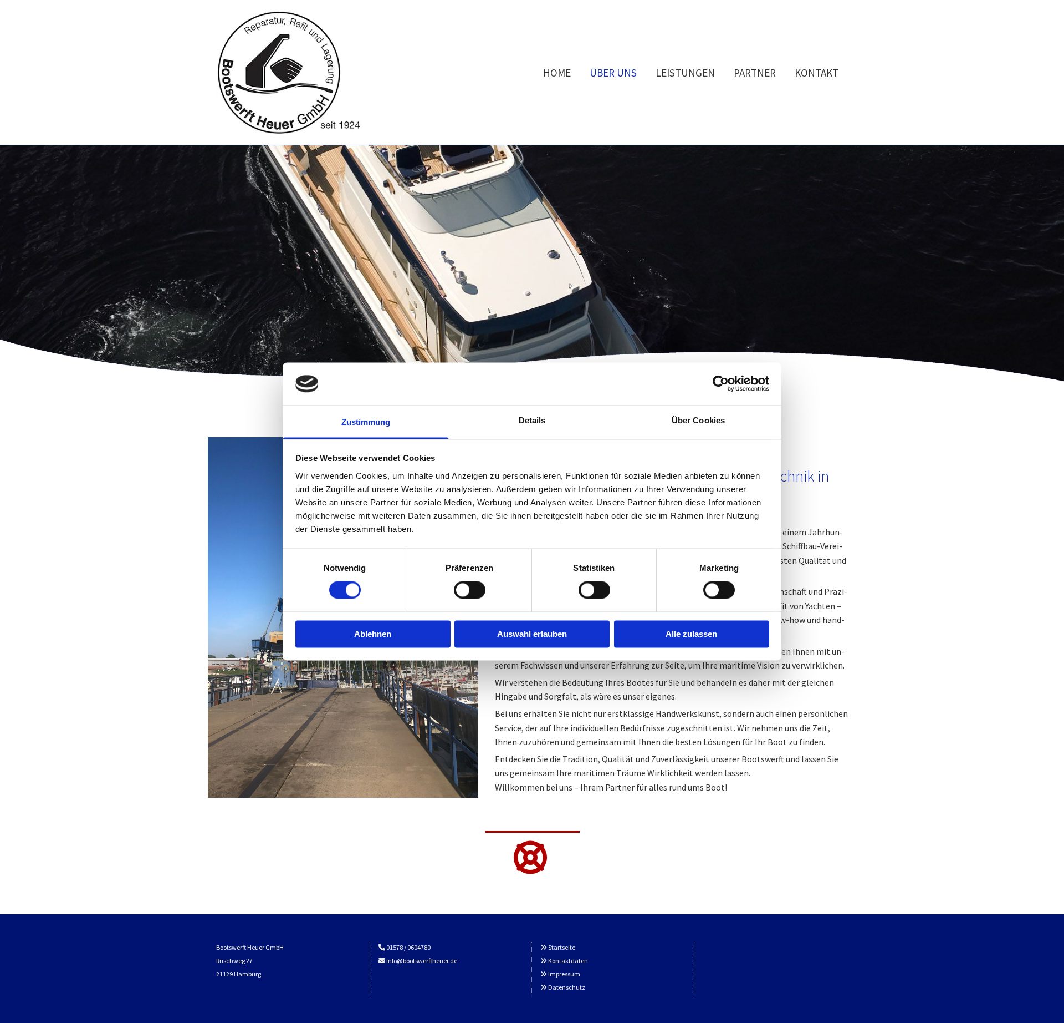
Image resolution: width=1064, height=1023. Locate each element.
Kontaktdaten (568, 960)
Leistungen (685, 72)
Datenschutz (566, 987)
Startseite (561, 947)
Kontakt (816, 72)
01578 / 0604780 (409, 947)
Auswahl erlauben (532, 634)
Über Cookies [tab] (698, 420)
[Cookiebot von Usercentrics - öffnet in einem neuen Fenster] (720, 384)
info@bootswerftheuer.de (421, 960)
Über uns (613, 72)
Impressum (564, 974)
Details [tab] (532, 420)
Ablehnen (372, 634)
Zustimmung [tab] (366, 422)
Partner (755, 72)
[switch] (469, 590)
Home (557, 72)
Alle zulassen (691, 634)
